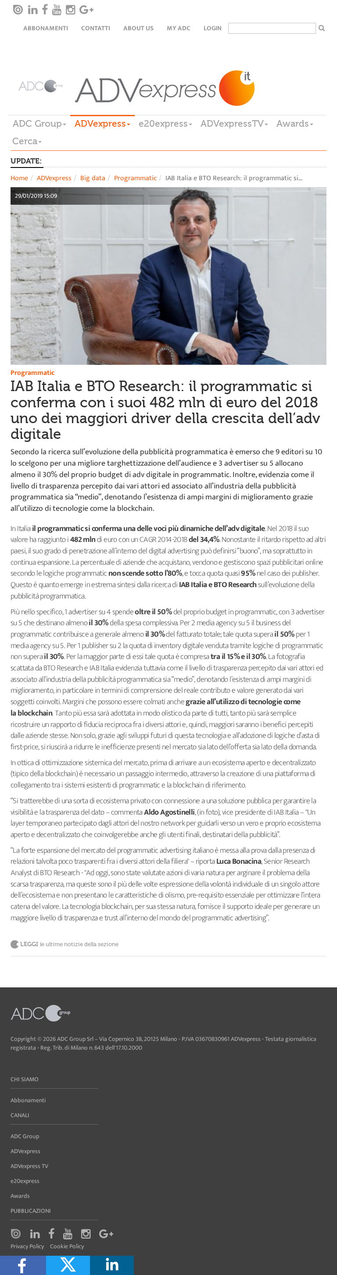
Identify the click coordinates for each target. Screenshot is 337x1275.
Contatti (95, 28)
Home (19, 178)
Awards (292, 123)
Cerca (24, 141)
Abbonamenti (45, 28)
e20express (163, 123)
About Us (138, 28)
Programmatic (135, 178)
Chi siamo (25, 1079)
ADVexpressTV (232, 123)
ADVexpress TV (29, 1166)
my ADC (178, 28)
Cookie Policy (67, 1246)
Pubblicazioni (31, 1211)
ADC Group (37, 123)
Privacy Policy (27, 1246)
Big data (92, 178)
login (213, 28)
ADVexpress (100, 123)
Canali (20, 1115)
